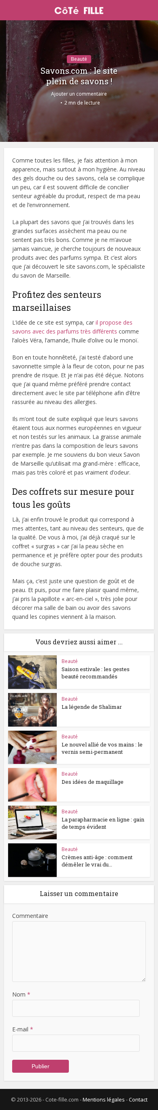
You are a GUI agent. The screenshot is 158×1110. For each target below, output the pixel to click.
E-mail (22, 1029)
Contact (138, 1099)
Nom (21, 994)
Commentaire (30, 916)
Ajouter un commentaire (79, 94)
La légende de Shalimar (92, 706)
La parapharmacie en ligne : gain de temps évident (103, 823)
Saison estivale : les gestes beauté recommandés (96, 672)
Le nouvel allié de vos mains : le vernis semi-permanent (102, 748)
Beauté (79, 59)
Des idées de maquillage (93, 781)
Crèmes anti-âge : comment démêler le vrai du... (97, 860)
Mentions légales (104, 1099)
